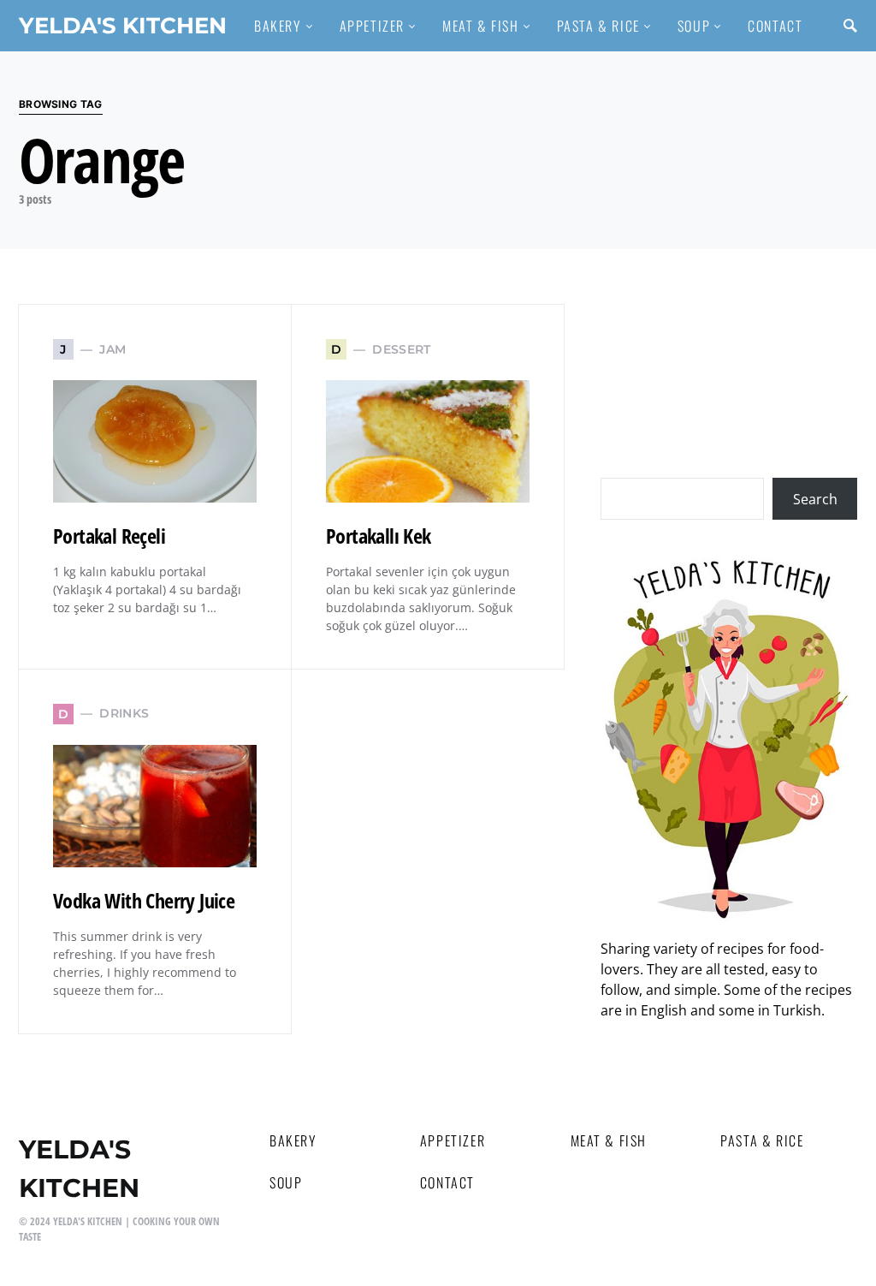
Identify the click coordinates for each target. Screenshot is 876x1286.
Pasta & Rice (761, 1140)
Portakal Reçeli (109, 535)
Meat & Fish (609, 1140)
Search (815, 499)
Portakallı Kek (378, 535)
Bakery (293, 1140)
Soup (285, 1182)
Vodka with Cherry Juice (143, 900)
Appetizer (452, 1140)
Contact (447, 1182)
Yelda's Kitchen (123, 25)
